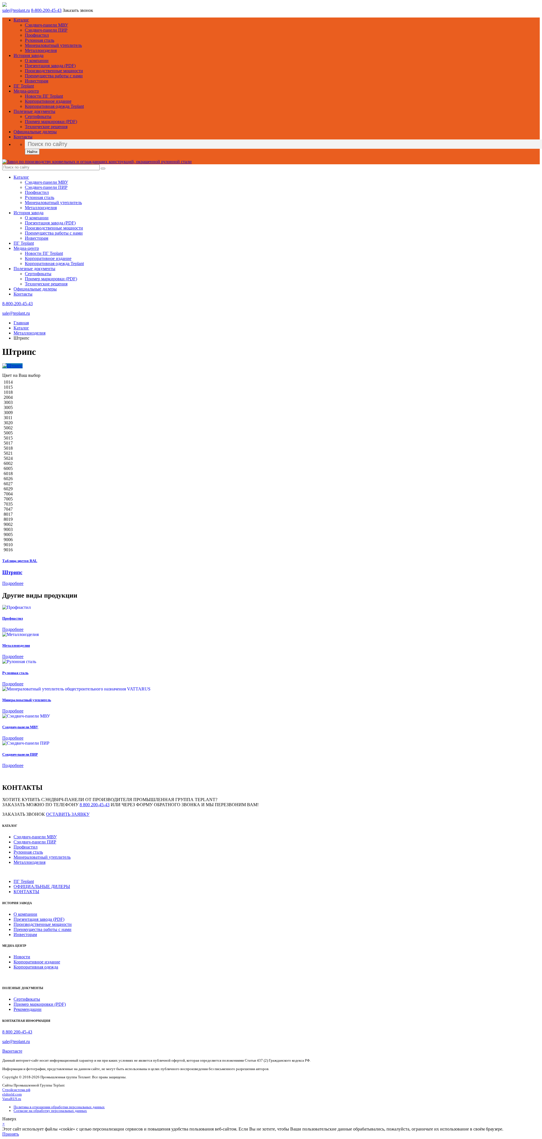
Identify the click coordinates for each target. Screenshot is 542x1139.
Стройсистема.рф (16, 1090)
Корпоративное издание (48, 101)
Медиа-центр (26, 91)
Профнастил (37, 35)
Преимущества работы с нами (54, 75)
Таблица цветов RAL (19, 561)
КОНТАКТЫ (26, 891)
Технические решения (46, 126)
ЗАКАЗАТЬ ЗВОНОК (23, 814)
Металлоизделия (41, 50)
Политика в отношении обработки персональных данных (59, 1107)
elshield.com (12, 1094)
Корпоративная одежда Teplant (54, 106)
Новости (22, 956)
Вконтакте (12, 1051)
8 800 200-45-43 (95, 804)
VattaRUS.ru (11, 1099)
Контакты (23, 136)
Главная (21, 322)
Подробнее (12, 583)
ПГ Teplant (24, 86)
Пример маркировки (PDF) (51, 121)
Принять (10, 1134)
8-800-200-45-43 (46, 10)
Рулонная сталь (39, 40)
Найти (32, 152)
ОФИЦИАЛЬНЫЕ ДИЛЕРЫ (42, 886)
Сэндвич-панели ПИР (46, 30)
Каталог (21, 20)
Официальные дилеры (35, 131)
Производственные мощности (54, 70)
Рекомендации (27, 1009)
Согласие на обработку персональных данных (50, 1111)
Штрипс (12, 572)
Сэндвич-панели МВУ (46, 25)
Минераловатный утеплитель (53, 45)
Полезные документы (34, 111)
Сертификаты (38, 116)
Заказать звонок (78, 10)
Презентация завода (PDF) (50, 65)
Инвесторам (36, 80)
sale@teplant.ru (16, 10)
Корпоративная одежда (36, 967)
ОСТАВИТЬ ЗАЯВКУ (67, 814)
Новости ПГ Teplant (44, 96)
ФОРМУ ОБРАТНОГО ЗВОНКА (168, 804)
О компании (37, 60)
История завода (28, 55)
